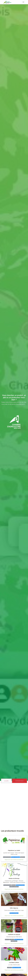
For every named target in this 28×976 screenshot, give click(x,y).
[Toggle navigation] (23, 2)
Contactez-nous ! (19, 780)
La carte (6, 780)
